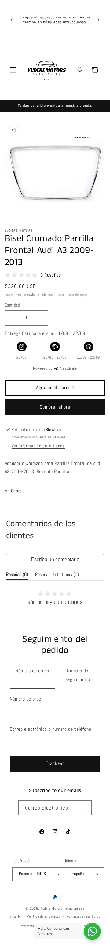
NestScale (68, 368)
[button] (13, 70)
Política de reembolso (83, 916)
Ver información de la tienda (38, 446)
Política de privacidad (44, 916)
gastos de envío (23, 295)
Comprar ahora (55, 407)
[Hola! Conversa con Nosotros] (92, 931)
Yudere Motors (51, 908)
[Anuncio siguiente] (98, 20)
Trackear (55, 763)
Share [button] (16, 491)
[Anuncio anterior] (11, 20)
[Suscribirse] (84, 807)
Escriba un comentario (55, 559)
